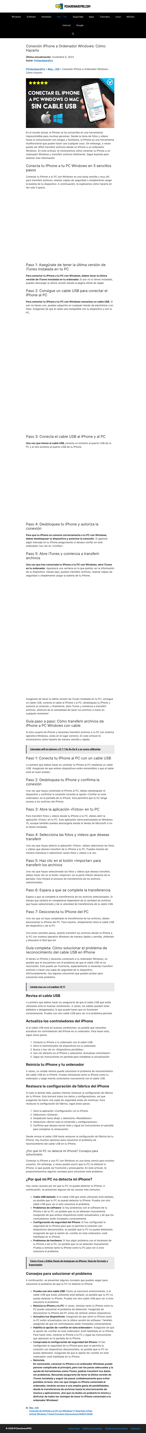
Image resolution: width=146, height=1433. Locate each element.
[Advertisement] (70, 213)
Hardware (46, 16)
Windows (16, 16)
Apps (91, 16)
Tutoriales (105, 16)
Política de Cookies (92, 1428)
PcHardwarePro (43, 60)
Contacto (135, 1428)
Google (80, 25)
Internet (67, 25)
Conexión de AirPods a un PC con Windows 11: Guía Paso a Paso (60, 1411)
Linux (118, 16)
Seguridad (78, 16)
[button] (73, 34)
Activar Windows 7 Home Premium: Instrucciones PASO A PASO (61, 1414)
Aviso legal (74, 1428)
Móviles (130, 16)
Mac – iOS (62, 16)
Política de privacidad (116, 1428)
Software (31, 16)
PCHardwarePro (35, 69)
